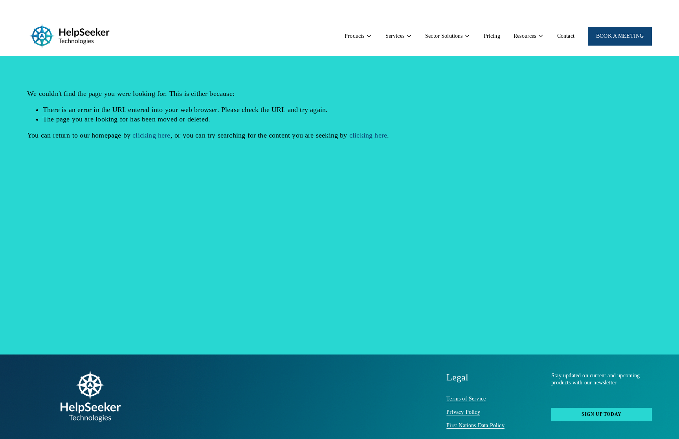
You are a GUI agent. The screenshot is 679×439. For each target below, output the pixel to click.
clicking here (151, 135)
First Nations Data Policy (475, 425)
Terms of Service (466, 399)
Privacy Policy (463, 412)
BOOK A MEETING (620, 36)
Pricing (492, 36)
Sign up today (602, 414)
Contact (565, 36)
